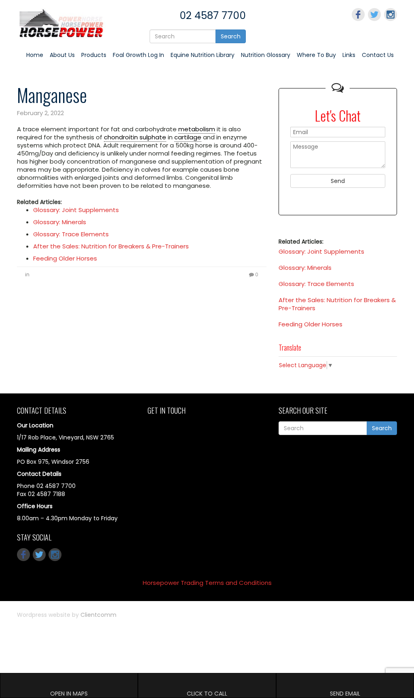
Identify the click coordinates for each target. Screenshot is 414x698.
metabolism (196, 129)
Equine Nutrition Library (202, 55)
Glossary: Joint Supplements (76, 210)
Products (93, 55)
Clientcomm (98, 615)
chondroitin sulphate (135, 137)
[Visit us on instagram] (390, 14)
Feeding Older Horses (65, 258)
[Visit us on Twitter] (374, 14)
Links (348, 55)
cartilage (187, 137)
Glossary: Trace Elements (71, 234)
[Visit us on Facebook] (358, 14)
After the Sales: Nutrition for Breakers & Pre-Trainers (111, 246)
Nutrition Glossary (265, 55)
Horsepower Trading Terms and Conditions (207, 582)
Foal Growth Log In (138, 55)
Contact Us (378, 55)
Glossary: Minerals (59, 222)
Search (231, 36)
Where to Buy (316, 55)
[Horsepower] (61, 23)
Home (34, 55)
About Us (62, 55)
